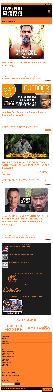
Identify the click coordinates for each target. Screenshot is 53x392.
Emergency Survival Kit (25, 77)
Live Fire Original (7, 350)
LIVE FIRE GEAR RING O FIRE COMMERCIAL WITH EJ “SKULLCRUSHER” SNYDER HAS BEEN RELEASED (26, 165)
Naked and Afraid (42, 173)
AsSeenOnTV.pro (8, 179)
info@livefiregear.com (13, 375)
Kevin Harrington (23, 235)
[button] (46, 4)
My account (6, 336)
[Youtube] (10, 4)
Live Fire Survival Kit (8, 353)
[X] (5, 4)
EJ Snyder (6, 77)
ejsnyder (23, 78)
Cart (4, 338)
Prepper (33, 179)
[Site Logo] (12, 11)
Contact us (6, 343)
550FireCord (7, 78)
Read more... (48, 80)
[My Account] (50, 4)
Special (37, 126)
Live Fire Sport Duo (8, 356)
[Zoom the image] (13, 324)
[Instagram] (13, 4)
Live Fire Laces (7, 362)
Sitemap (4, 388)
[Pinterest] (8, 4)
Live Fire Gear (35, 77)
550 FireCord (6, 359)
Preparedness (30, 181)
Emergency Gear (14, 77)
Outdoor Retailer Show (28, 126)
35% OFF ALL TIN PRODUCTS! (15, 246)
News (20, 126)
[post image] (26, 42)
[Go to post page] (5, 249)
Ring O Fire (38, 179)
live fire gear (22, 181)
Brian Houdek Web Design (18, 388)
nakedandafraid (37, 78)
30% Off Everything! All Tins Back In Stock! (19, 254)
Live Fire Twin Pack (8, 351)
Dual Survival (6, 174)
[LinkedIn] (15, 4)
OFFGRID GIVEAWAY (13, 262)
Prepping (42, 181)
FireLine (5, 364)
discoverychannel (15, 78)
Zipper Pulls (6, 366)
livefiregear (29, 78)
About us (5, 341)
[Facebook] (3, 4)
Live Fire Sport (7, 355)
